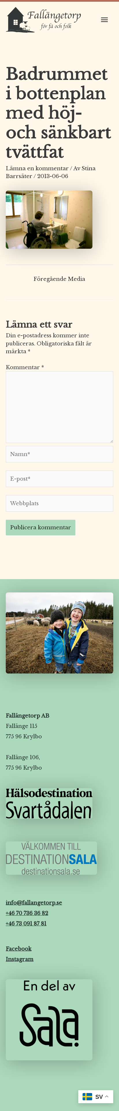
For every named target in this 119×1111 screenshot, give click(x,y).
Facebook (18, 949)
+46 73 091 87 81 (26, 923)
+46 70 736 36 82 (27, 913)
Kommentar (25, 367)
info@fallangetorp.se (34, 903)
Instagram (20, 959)
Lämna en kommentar (37, 168)
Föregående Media (59, 279)
